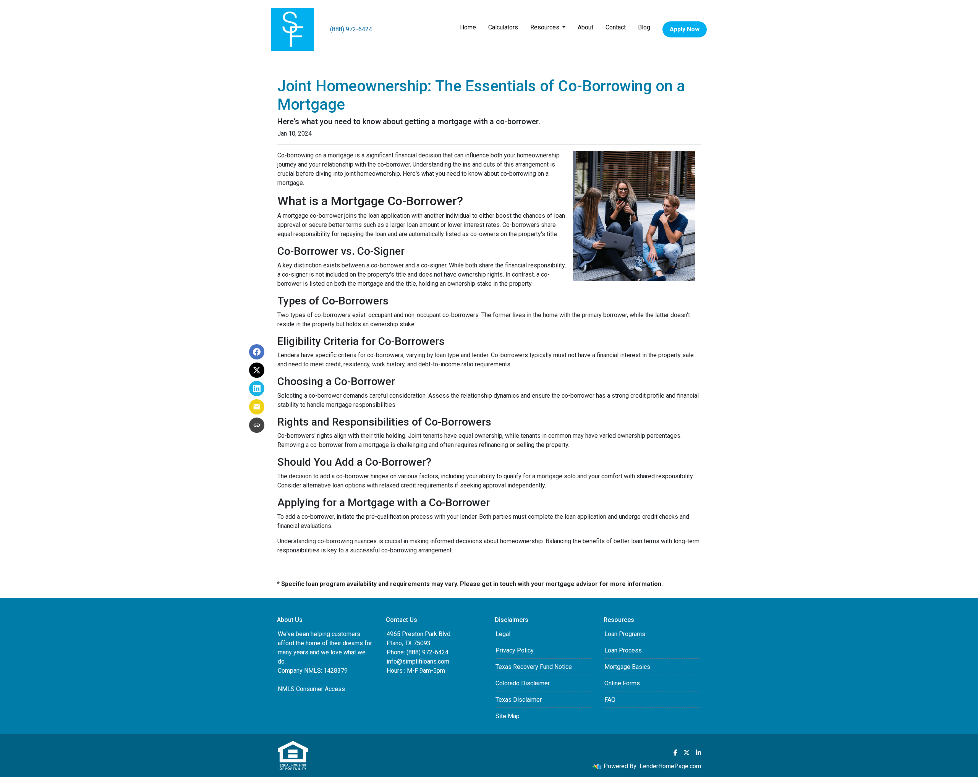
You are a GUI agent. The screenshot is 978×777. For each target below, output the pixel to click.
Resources (545, 27)
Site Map (507, 716)
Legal (502, 634)
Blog (644, 27)
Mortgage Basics (627, 666)
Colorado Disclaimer (522, 683)
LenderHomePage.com (670, 766)
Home (468, 27)
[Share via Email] (256, 406)
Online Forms (622, 683)
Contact (616, 27)
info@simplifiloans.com (418, 661)
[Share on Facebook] (256, 351)
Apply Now (684, 29)
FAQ (609, 699)
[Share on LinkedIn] (256, 388)
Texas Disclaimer (518, 699)
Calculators (503, 27)
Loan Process (623, 650)
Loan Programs (624, 634)
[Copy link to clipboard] (256, 425)
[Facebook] (675, 752)
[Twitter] (686, 752)
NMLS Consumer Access (311, 689)
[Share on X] (256, 370)
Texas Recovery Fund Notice (533, 666)
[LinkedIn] (698, 752)
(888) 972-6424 (351, 29)
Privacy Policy (514, 650)
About (585, 27)
